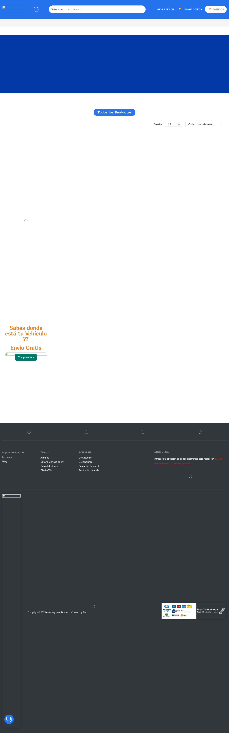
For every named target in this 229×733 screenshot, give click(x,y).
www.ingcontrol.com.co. (58, 612)
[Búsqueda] (142, 9)
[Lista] (60, 124)
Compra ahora (26, 357)
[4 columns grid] (54, 124)
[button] (36, 9)
